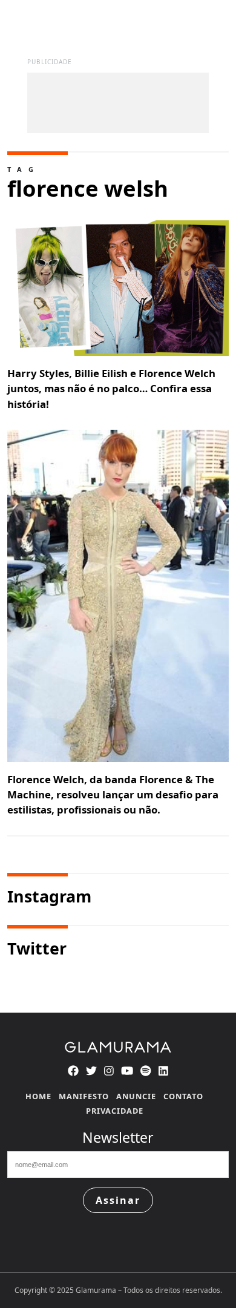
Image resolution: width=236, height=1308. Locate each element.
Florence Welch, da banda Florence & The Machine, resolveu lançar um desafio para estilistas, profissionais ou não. (112, 794)
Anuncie (136, 1096)
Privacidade (114, 1110)
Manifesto (84, 1096)
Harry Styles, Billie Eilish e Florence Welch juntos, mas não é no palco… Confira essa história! (111, 388)
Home (38, 1096)
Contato (183, 1096)
